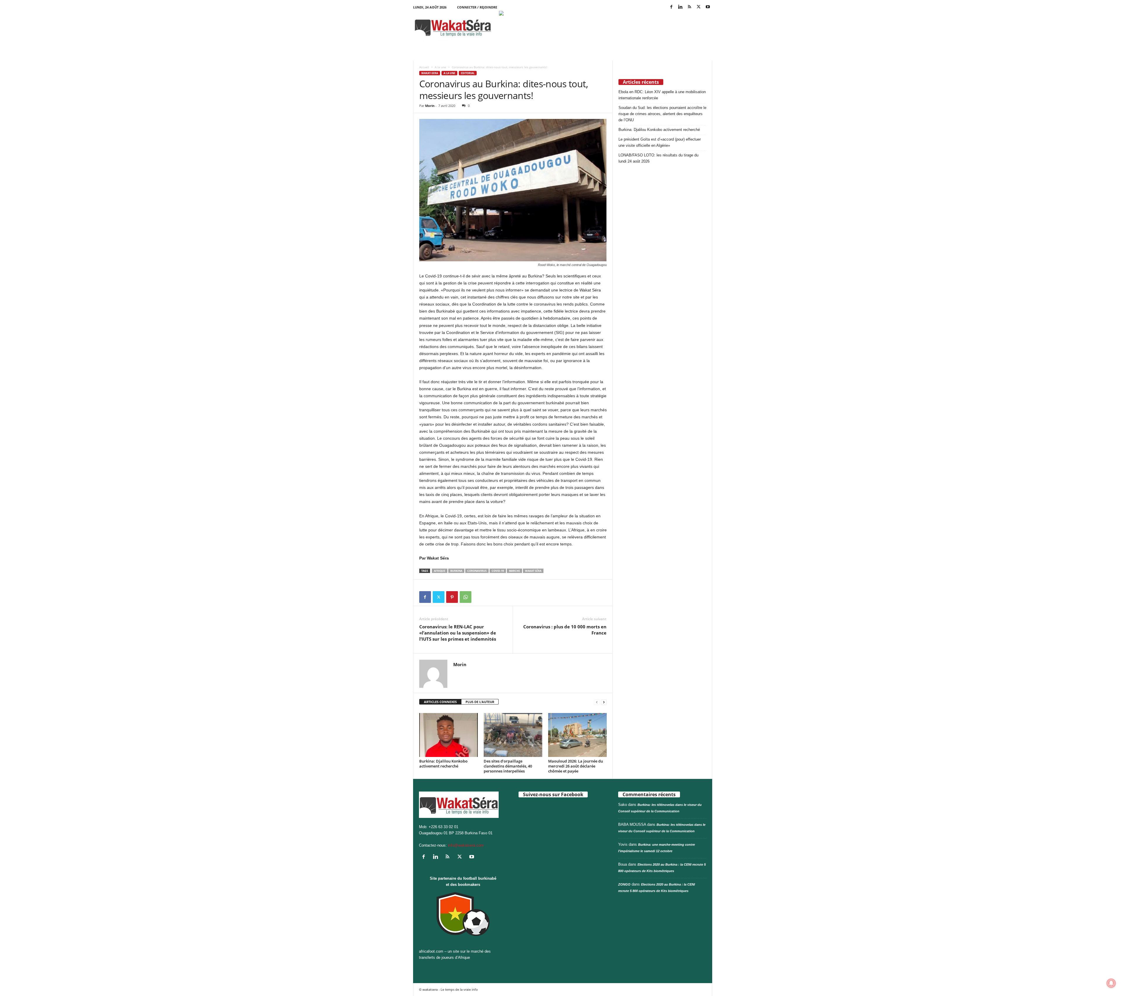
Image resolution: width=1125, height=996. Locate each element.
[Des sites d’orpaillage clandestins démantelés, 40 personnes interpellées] (513, 735)
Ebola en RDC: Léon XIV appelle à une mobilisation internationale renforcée (662, 95)
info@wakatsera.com (466, 845)
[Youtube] (707, 7)
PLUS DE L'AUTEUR (480, 702)
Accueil (424, 67)
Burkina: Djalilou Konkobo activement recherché (443, 763)
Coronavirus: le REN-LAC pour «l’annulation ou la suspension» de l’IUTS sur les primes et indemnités (457, 633)
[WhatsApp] (465, 597)
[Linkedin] (680, 7)
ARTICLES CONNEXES (440, 702)
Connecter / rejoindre (477, 7)
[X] (698, 7)
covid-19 (498, 571)
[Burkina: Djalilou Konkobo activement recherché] (448, 735)
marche (514, 571)
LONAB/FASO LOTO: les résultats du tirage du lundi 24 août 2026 (658, 158)
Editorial (468, 73)
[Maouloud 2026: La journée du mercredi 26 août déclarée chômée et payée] (577, 735)
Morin (429, 105)
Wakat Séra (533, 571)
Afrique (439, 571)
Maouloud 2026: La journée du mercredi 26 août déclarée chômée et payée (575, 766)
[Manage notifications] (1111, 983)
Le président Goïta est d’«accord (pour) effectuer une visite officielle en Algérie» (659, 142)
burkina (456, 571)
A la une (440, 67)
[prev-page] (597, 702)
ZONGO (624, 884)
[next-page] (604, 702)
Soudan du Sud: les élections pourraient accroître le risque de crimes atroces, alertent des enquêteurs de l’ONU (662, 113)
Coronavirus (477, 571)
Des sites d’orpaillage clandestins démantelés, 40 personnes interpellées (508, 766)
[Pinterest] (452, 597)
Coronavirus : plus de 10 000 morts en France (564, 630)
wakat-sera (429, 73)
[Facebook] (671, 7)
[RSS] (689, 7)
